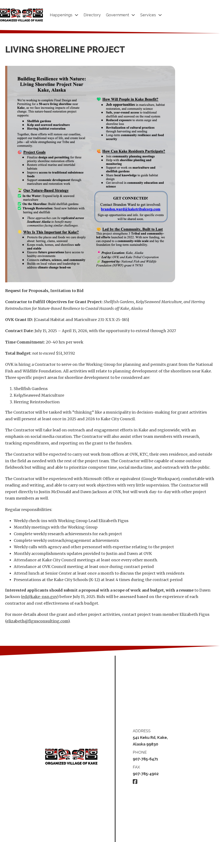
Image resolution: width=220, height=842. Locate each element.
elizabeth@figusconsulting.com (37, 621)
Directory (92, 15)
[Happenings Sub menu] (76, 15)
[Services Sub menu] (160, 15)
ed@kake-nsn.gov (39, 596)
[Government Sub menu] (133, 15)
